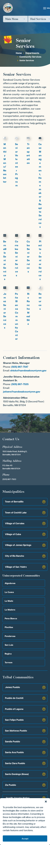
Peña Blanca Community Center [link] (16, 316)
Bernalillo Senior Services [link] (4, 260)
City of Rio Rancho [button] (14, 555)
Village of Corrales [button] (14, 523)
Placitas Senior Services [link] (40, 260)
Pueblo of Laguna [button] (14, 709)
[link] (19, 53)
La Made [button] (9, 600)
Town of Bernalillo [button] (14, 501)
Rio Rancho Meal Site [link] (28, 309)
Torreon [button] (8, 662)
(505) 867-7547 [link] (19, 366)
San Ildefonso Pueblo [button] (16, 730)
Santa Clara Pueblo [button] (15, 763)
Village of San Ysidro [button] (16, 566)
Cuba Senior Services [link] (28, 256)
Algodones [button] (10, 583)
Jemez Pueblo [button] (12, 687)
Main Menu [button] (11, 19)
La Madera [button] (10, 609)
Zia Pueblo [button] (10, 784)
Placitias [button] (9, 627)
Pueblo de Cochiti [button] (14, 698)
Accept (25, 838)
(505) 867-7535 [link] (19, 384)
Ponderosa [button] (10, 636)
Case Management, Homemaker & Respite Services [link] (40, 185)
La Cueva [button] (9, 592)
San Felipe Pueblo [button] (14, 719)
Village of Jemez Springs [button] (18, 545)
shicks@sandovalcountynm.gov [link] (28, 370)
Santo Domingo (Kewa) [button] (17, 774)
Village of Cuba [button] (13, 534)
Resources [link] (40, 301)
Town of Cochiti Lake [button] (16, 512)
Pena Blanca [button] (11, 618)
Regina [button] (8, 653)
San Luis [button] (9, 644)
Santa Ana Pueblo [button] (14, 752)
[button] (45, 801)
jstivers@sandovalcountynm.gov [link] (21, 391)
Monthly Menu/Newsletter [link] (4, 162)
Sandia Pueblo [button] (12, 741)
